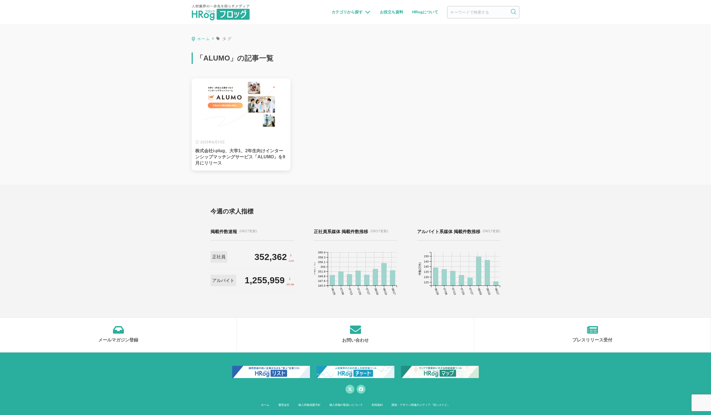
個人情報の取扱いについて (346, 404)
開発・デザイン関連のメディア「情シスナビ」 (421, 404)
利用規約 (377, 404)
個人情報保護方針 (309, 404)
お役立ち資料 (391, 12)
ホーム (265, 404)
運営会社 (283, 404)
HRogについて (425, 12)
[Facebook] (361, 389)
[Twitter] (350, 389)
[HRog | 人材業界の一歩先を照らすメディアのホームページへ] (221, 12)
